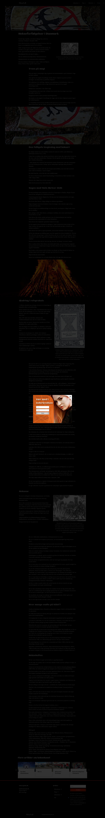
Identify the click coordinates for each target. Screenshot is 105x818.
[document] (52, 409)
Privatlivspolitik (43, 419)
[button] (70, 396)
